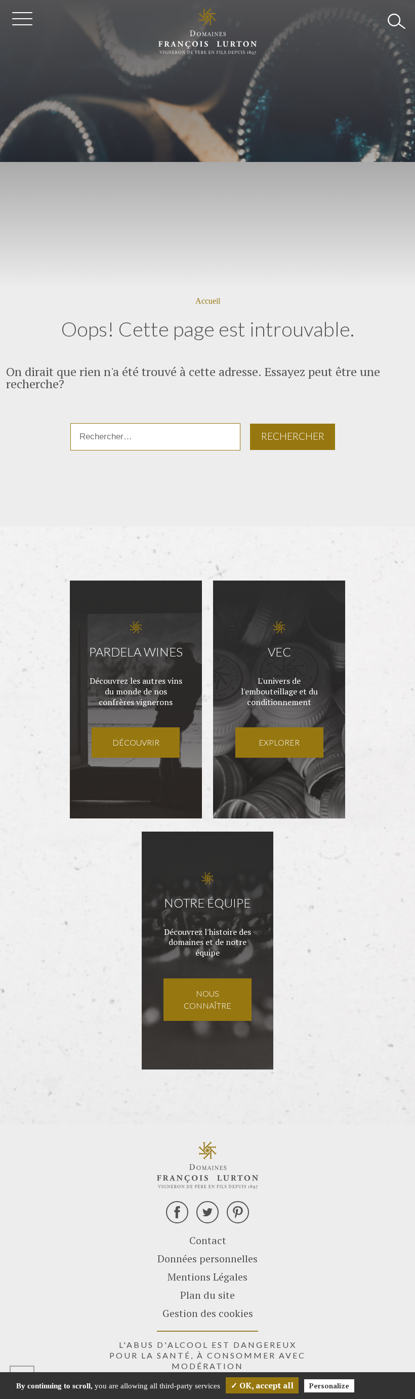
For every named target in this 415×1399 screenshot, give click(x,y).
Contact (207, 1240)
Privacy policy (382, 1385)
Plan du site (207, 1295)
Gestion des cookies (207, 1313)
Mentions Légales (207, 1277)
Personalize (329, 1385)
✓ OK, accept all (262, 1385)
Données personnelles (207, 1258)
